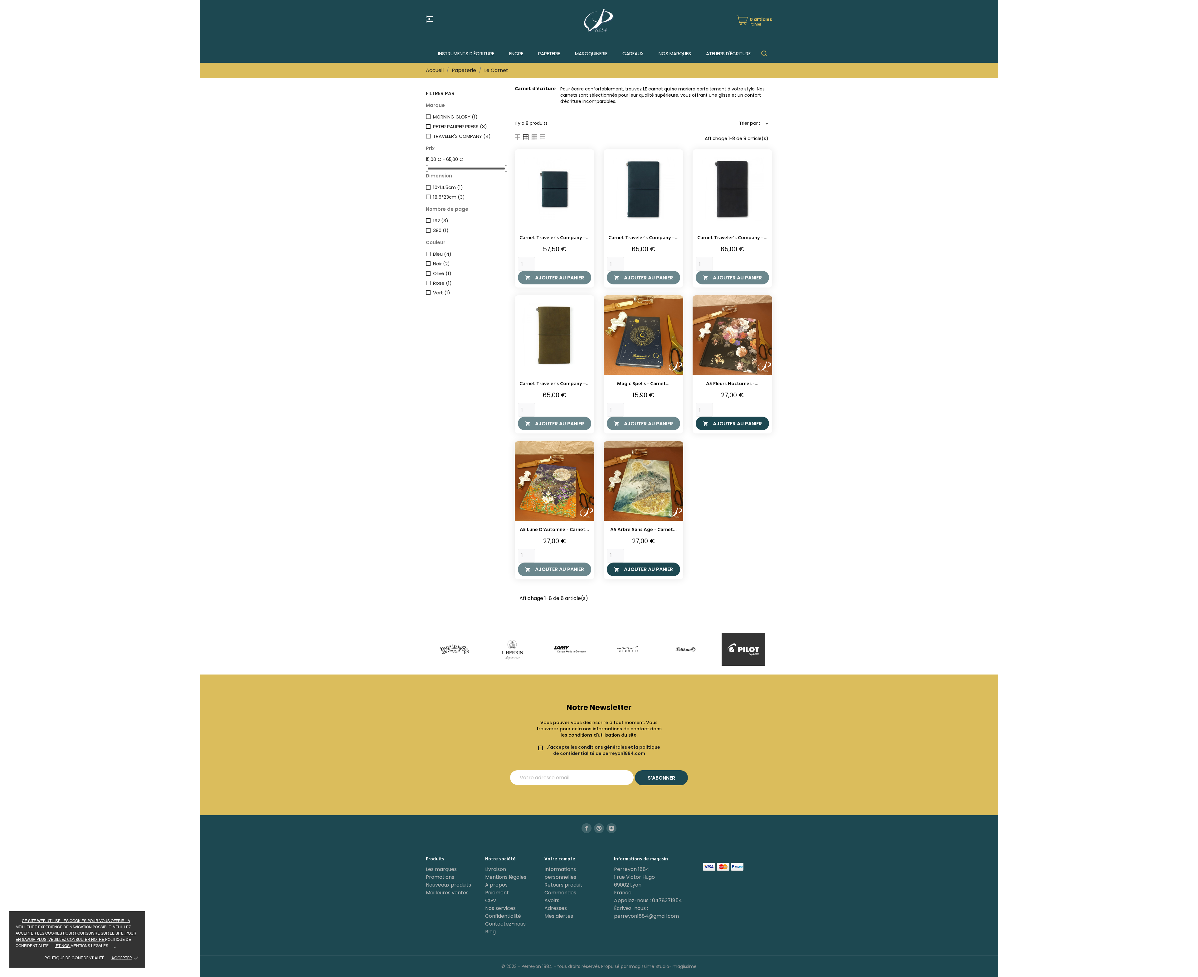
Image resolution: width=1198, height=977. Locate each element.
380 (441, 230)
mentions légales (89, 945)
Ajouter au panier (554, 277)
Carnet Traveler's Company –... (554, 238)
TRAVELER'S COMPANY (462, 136)
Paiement (497, 892)
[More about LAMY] (512, 649)
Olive (442, 273)
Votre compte (559, 859)
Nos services (500, 908)
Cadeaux (633, 53)
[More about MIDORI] (570, 649)
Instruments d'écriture (466, 53)
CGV (490, 900)
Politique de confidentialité (74, 958)
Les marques (441, 869)
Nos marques (675, 53)
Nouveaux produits (448, 884)
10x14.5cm (448, 187)
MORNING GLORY (455, 117)
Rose (442, 283)
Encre (516, 53)
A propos (496, 884)
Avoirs (551, 900)
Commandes (560, 892)
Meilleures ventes (447, 892)
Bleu (442, 254)
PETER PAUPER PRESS (460, 126)
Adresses (555, 908)
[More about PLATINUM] (743, 649)
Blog (490, 931)
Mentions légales (505, 877)
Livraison (495, 869)
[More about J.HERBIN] (455, 649)
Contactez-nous (505, 923)
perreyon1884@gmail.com (646, 916)
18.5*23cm (449, 197)
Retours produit (563, 884)
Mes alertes (558, 916)
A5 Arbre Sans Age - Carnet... (643, 530)
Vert (441, 292)
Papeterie (549, 53)
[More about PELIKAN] (628, 649)
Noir (441, 263)
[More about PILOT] (685, 649)
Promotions (440, 877)
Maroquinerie (591, 53)
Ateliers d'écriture (728, 53)
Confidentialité (503, 916)
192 (440, 220)
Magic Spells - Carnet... (643, 384)
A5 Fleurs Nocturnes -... (732, 384)
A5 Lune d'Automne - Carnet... (554, 530)
